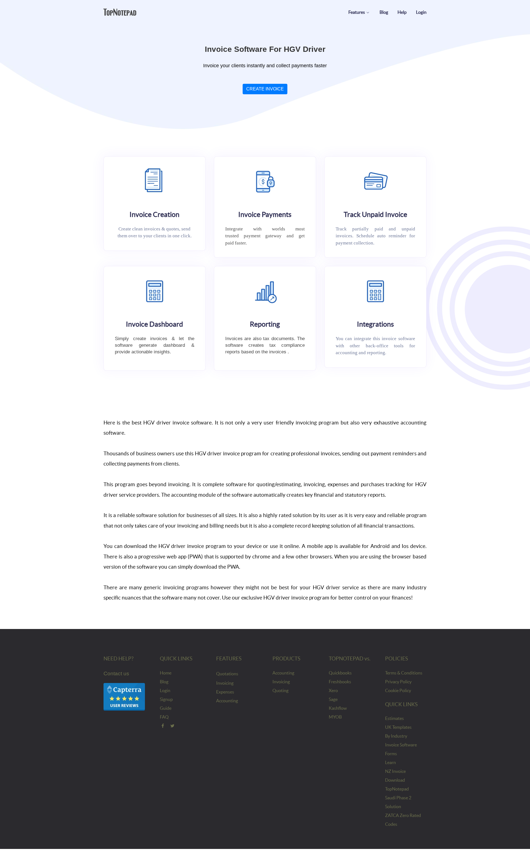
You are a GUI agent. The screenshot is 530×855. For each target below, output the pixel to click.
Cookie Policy (398, 690)
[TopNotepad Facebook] (163, 725)
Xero (333, 690)
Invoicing (225, 683)
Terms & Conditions (403, 672)
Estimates (394, 718)
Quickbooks (340, 672)
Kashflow (338, 708)
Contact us (116, 673)
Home (165, 672)
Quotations (227, 673)
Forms (391, 753)
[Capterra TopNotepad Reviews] (124, 696)
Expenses (225, 691)
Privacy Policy (398, 681)
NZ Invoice (395, 771)
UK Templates (398, 727)
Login (165, 690)
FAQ (164, 716)
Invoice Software (401, 744)
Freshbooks (340, 681)
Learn (390, 762)
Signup (166, 699)
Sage (333, 699)
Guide (165, 708)
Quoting (280, 690)
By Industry (396, 735)
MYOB (335, 716)
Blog (164, 681)
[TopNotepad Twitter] (173, 725)
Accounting (227, 700)
